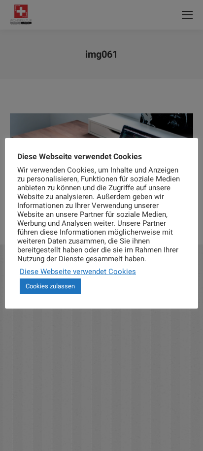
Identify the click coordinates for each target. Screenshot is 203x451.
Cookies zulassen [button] (50, 286)
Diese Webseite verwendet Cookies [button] (78, 271)
